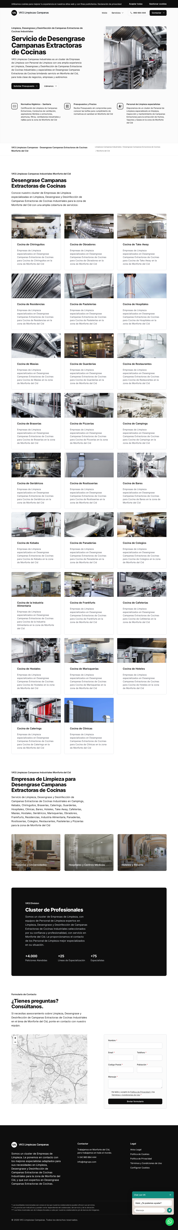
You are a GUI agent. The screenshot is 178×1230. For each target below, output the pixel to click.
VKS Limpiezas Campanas (33, 12)
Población (142, 1064)
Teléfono (141, 1052)
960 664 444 (139, 13)
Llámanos (49, 86)
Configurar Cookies (140, 1167)
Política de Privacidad (140, 1092)
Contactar (156, 13)
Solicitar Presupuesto (24, 86)
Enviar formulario (135, 1101)
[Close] (170, 1194)
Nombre (112, 1040)
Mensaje (113, 1077)
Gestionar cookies (158, 4)
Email (111, 1052)
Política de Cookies (139, 1154)
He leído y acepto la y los (133, 1093)
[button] (49, 1069)
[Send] (169, 1210)
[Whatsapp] (169, 1221)
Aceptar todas (136, 4)
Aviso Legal (135, 1149)
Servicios (116, 13)
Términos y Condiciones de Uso (126, 1095)
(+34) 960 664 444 (86, 1157)
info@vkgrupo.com (86, 1161)
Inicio (104, 13)
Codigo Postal (115, 1064)
